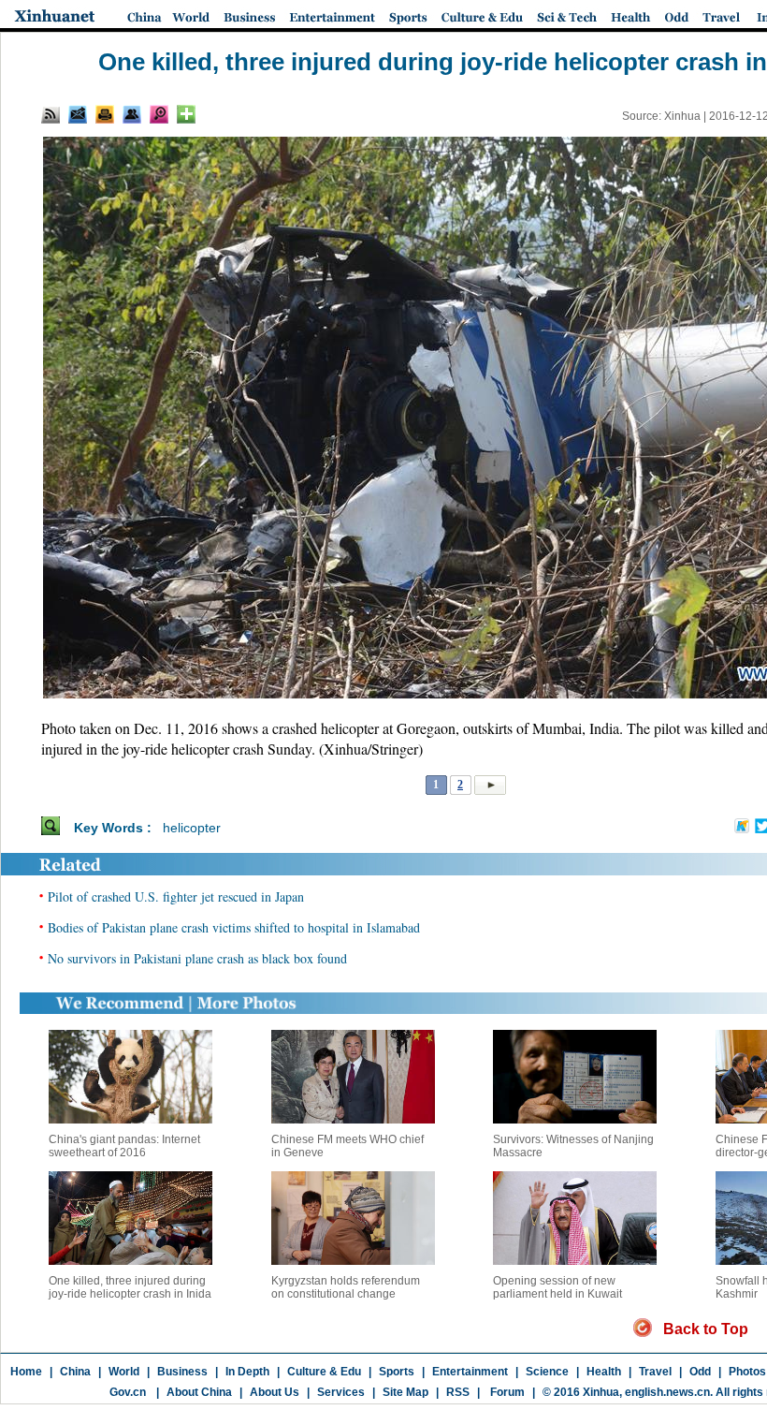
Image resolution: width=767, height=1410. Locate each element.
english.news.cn (667, 1392)
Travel (655, 1371)
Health (603, 1371)
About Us (274, 1392)
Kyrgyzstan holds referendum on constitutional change (345, 1287)
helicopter (192, 827)
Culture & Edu (324, 1371)
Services (341, 1392)
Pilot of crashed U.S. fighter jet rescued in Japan (176, 896)
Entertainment (470, 1371)
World (124, 1371)
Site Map (405, 1392)
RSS (458, 1392)
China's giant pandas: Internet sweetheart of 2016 (124, 1146)
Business (182, 1371)
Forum (506, 1392)
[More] (186, 114)
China (75, 1371)
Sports (396, 1371)
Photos (747, 1371)
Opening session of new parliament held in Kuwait (557, 1287)
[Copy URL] (132, 114)
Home (26, 1371)
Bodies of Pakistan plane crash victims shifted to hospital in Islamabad (234, 927)
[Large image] (159, 114)
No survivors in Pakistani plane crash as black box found (197, 958)
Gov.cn (127, 1392)
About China (199, 1392)
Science (547, 1371)
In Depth (247, 1371)
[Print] (104, 114)
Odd (700, 1371)
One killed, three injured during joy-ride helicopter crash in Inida (130, 1287)
